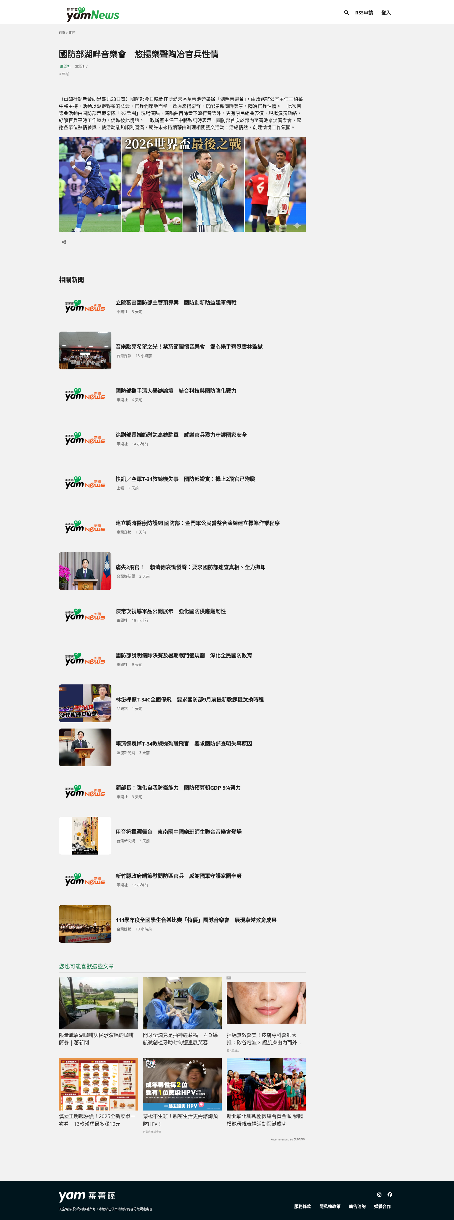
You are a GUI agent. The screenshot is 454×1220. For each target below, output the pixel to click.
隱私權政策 (329, 1206)
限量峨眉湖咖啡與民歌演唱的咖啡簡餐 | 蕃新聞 (96, 1039)
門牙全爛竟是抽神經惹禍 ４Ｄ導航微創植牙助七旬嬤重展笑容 (180, 1039)
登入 (386, 12)
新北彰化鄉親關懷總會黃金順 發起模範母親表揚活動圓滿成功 (265, 1120)
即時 (72, 32)
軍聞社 (65, 66)
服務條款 (302, 1206)
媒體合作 (382, 1206)
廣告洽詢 (357, 1206)
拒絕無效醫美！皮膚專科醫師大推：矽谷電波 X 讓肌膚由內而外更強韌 (264, 1039)
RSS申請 (364, 12)
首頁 (62, 32)
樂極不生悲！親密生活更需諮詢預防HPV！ (180, 1120)
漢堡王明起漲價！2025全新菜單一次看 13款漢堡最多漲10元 (97, 1120)
